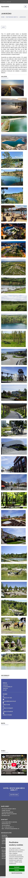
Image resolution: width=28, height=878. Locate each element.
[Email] (10, 2)
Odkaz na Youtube (7, 715)
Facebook (4, 835)
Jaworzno (22, 17)
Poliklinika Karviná (7, 812)
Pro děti (4, 858)
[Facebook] (2, 2)
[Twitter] (4, 2)
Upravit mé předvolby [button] (17, 873)
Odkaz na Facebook (8, 711)
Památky (4, 851)
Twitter (4, 841)
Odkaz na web (6, 704)
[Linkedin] (6, 2)
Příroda (4, 855)
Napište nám (14, 794)
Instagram (5, 836)
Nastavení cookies (4, 877)
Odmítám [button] (17, 870)
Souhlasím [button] (16, 867)
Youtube (4, 838)
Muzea (3, 850)
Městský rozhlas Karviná (9, 813)
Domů (2, 17)
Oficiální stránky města (9, 808)
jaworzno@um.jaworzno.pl (9, 701)
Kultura (4, 853)
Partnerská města (12, 17)
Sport (3, 856)
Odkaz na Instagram (8, 708)
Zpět (3, 27)
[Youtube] (8, 2)
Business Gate (6, 815)
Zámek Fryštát (6, 810)
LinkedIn (4, 840)
